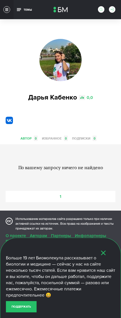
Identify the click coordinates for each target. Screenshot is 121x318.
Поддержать (21, 306)
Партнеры (61, 235)
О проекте (16, 235)
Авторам (38, 235)
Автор (29, 138)
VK (9, 120)
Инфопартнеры (90, 235)
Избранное (54, 138)
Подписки (83, 138)
